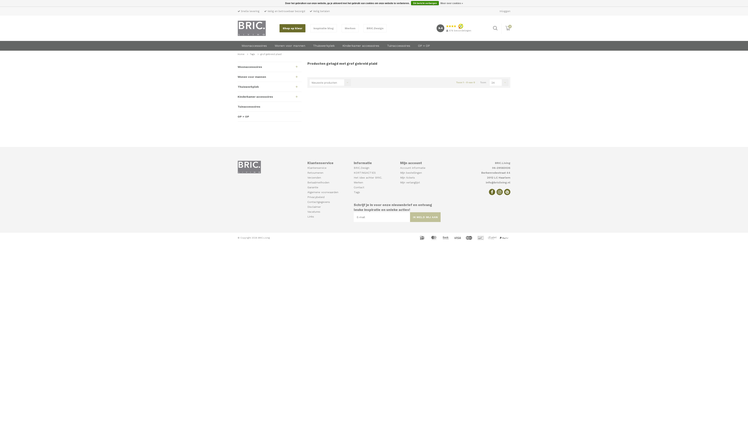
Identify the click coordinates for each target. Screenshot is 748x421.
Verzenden (314, 177)
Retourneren (315, 172)
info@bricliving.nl (498, 182)
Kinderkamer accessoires (360, 46)
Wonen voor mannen (290, 46)
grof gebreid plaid (270, 54)
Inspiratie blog (323, 28)
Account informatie (412, 167)
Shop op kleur (292, 28)
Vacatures (313, 211)
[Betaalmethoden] (423, 237)
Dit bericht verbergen (425, 3)
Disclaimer (314, 206)
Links (310, 216)
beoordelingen (460, 30)
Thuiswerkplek (324, 46)
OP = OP (424, 46)
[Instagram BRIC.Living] (500, 192)
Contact (359, 187)
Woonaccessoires (254, 46)
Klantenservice (316, 167)
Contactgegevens (318, 201)
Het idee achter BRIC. (368, 177)
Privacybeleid (316, 197)
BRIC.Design (375, 28)
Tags (252, 54)
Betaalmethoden (318, 182)
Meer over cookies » (451, 3)
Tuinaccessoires (398, 46)
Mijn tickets (407, 177)
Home (241, 54)
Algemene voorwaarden (322, 192)
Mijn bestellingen (411, 172)
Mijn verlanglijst (410, 182)
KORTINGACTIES (365, 172)
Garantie (312, 187)
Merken (350, 28)
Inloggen (505, 11)
